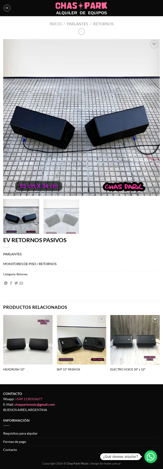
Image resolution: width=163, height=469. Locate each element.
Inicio (55, 23)
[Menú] (7, 8)
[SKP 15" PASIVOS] (81, 339)
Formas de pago (14, 441)
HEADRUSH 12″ (14, 369)
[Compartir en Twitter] (16, 283)
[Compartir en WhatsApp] (5, 283)
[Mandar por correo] (21, 283)
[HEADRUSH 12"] (28, 339)
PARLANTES (77, 23)
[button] (150, 456)
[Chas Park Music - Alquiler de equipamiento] (82, 8)
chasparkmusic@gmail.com (34, 404)
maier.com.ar (112, 463)
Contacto (10, 450)
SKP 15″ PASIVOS (68, 369)
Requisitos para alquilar (20, 433)
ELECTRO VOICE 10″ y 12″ (127, 369)
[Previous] (11, 117)
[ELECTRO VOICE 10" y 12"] (135, 339)
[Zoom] (9, 190)
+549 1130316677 (28, 399)
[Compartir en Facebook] (11, 283)
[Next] (151, 117)
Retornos (103, 23)
